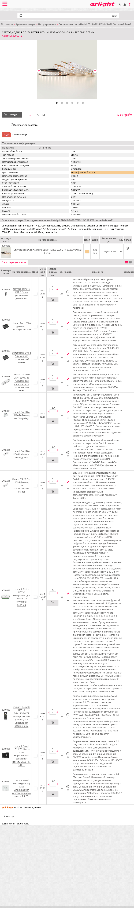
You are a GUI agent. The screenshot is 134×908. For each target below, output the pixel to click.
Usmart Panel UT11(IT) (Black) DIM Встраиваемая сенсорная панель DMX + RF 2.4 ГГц (21, 755)
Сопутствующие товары (14, 262)
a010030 (6, 781)
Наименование (21, 271)
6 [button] (83, 103)
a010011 (6, 450)
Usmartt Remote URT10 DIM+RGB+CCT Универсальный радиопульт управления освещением (21, 716)
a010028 (6, 590)
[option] (67, 69)
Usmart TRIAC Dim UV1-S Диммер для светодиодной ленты (21, 485)
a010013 (6, 376)
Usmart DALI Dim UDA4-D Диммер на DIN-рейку (21, 415)
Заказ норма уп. (53, 272)
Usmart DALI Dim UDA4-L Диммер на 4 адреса (21, 454)
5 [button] (77, 103)
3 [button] (67, 103)
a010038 (6, 709)
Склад (68, 271)
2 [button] (62, 103)
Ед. (61, 271)
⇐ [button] (39, 71)
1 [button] (56, 103)
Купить (14, 115)
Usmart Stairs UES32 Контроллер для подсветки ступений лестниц (21, 596)
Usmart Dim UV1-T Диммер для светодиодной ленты (21, 357)
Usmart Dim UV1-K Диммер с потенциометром (21, 326)
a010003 (6, 289)
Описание (97, 271)
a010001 (6, 319)
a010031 (6, 748)
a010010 (6, 410)
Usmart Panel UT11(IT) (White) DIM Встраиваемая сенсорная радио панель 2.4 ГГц (21, 788)
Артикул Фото (6, 272)
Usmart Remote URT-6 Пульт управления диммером (21, 293)
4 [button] (72, 103)
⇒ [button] (95, 71)
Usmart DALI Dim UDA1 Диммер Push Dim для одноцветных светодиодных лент (21, 382)
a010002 (6, 350)
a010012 (6, 481)
